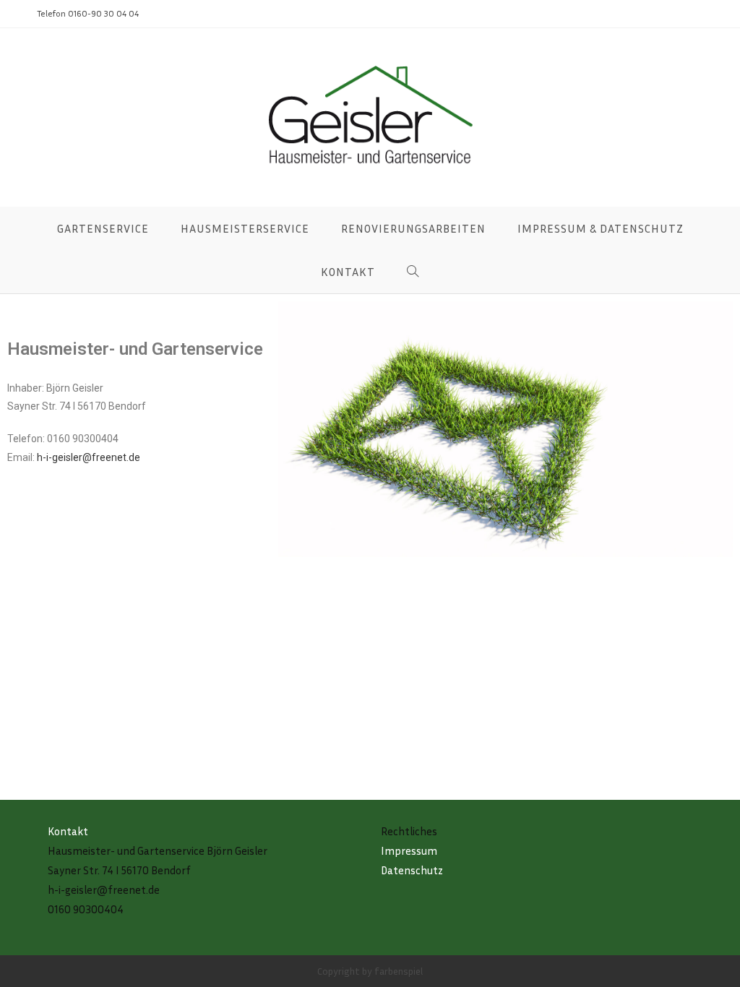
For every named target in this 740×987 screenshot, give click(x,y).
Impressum (409, 850)
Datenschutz (412, 869)
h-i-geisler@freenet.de (88, 457)
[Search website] (413, 271)
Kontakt (68, 830)
